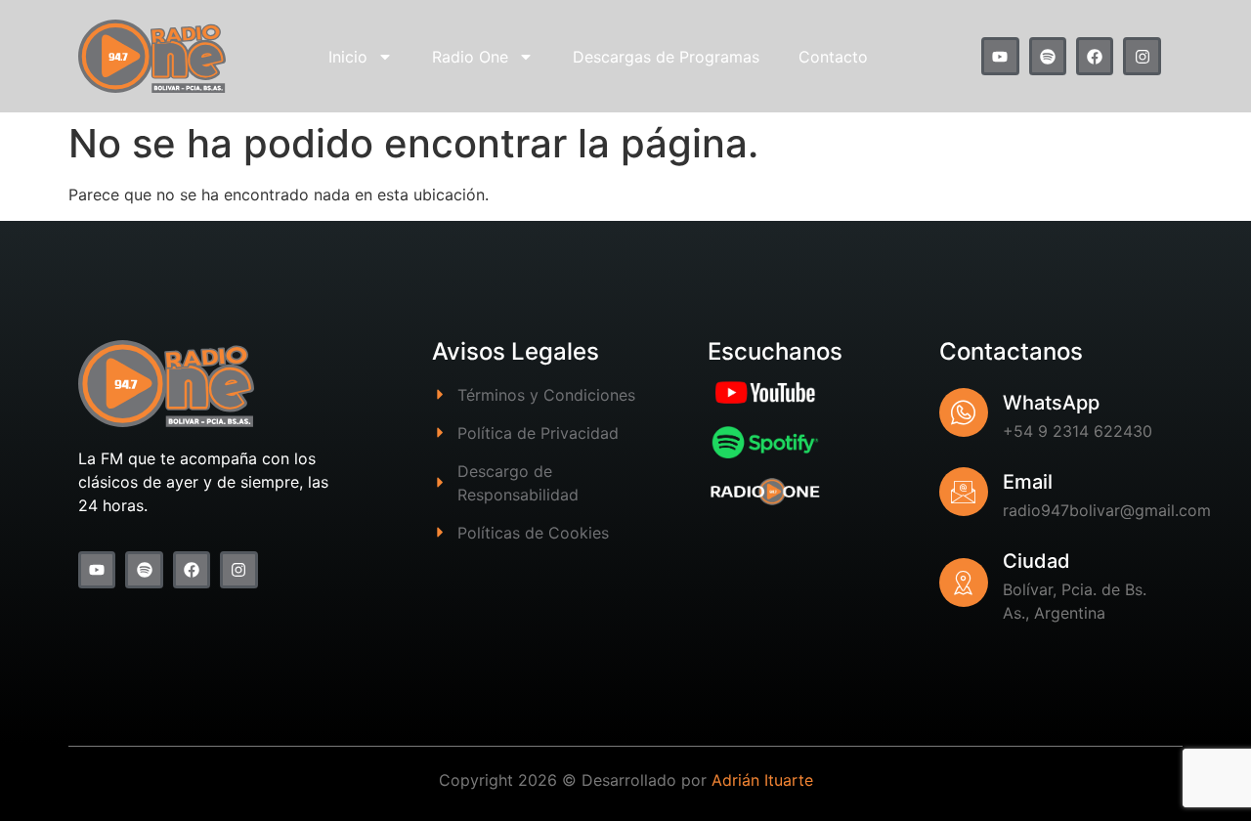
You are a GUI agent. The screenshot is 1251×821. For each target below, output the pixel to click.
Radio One (470, 56)
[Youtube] (999, 55)
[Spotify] (1047, 55)
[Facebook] (1094, 55)
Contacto (833, 56)
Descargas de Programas (666, 56)
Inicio (347, 56)
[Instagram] (1141, 55)
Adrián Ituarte (762, 780)
